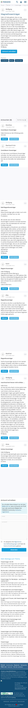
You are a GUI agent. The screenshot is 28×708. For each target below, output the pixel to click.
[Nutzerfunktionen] (21, 2)
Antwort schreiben (9, 51)
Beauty (12, 60)
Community (9, 665)
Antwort (4, 522)
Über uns (4, 667)
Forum (2, 5)
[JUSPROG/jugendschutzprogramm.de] (7, 693)
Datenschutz (13, 701)
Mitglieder (17, 665)
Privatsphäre (21, 701)
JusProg (13, 697)
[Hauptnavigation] (25, 2)
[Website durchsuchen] (17, 2)
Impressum (6, 701)
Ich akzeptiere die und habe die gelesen (14, 544)
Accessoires (4, 60)
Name (3, 516)
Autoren (10, 667)
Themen (8, 5)
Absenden (14, 550)
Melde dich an (6, 506)
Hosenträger (18, 5)
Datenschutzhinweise (10, 546)
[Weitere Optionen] (25, 10)
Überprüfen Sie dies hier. (20, 688)
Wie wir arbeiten (18, 667)
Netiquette (24, 665)
